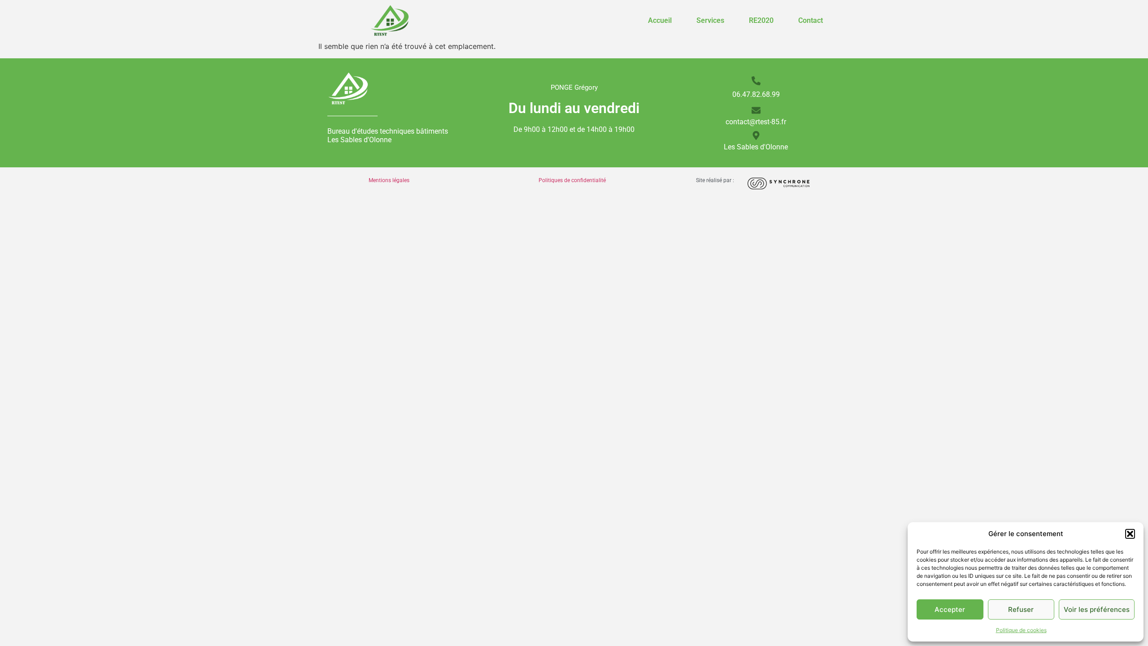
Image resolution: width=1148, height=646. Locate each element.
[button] (1130, 533)
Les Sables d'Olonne (756, 147)
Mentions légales (389, 180)
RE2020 (761, 20)
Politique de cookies (1021, 630)
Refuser (1021, 609)
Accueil (660, 20)
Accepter (950, 609)
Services (710, 20)
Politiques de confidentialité (572, 180)
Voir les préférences (1097, 609)
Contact (810, 20)
